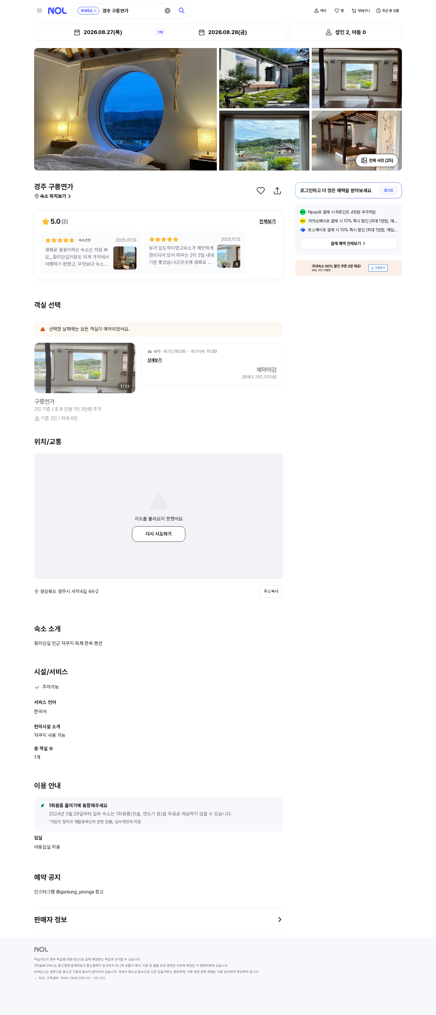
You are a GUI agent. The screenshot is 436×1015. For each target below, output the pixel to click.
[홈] (57, 10)
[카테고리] (39, 10)
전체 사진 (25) (381, 160)
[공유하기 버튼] (277, 190)
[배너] (348, 268)
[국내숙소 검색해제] (95, 10)
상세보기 (154, 360)
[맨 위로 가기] (422, 1001)
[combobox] (131, 11)
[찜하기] (260, 190)
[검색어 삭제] (167, 10)
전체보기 (267, 221)
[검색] (182, 10)
